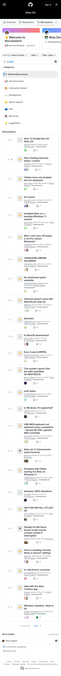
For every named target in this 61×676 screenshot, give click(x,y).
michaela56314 (30, 573)
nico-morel (28, 436)
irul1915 (27, 144)
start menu (30, 391)
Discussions (47, 22)
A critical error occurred (37, 569)
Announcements (14, 45)
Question (29, 318)
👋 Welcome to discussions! (15, 39)
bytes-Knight (29, 377)
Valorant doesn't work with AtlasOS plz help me (38, 300)
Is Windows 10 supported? (38, 407)
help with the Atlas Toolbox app (34, 587)
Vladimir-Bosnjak (31, 611)
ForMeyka (28, 244)
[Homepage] (30, 4)
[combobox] (30, 61)
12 (39, 310)
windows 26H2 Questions (38, 491)
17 (39, 169)
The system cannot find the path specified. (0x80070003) (37, 371)
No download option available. (35, 279)
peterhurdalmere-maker (33, 283)
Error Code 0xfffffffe (35, 352)
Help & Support (30, 202)
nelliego (27, 411)
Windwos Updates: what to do (38, 607)
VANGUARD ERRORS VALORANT (35, 259)
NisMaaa (27, 305)
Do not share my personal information (42, 664)
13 (39, 461)
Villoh (26, 539)
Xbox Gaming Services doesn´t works (36, 159)
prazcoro (27, 556)
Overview (11, 22)
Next (36, 626)
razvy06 (27, 200)
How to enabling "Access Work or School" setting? (37, 551)
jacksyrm (31, 45)
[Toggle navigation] (4, 4)
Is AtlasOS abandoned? (36, 335)
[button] (56, 22)
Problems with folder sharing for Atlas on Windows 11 (35, 471)
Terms (9, 661)
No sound (29, 197)
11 (39, 483)
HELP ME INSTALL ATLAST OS (38, 509)
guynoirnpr (28, 183)
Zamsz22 (27, 164)
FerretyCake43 (30, 394)
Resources (28, 457)
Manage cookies (19, 664)
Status (33, 661)
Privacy (17, 661)
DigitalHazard (29, 477)
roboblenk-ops (29, 321)
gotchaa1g (28, 338)
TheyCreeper (11, 641)
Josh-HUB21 (29, 514)
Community (43, 661)
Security (25, 661)
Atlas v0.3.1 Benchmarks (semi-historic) (37, 451)
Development (53, 41)
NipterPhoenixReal (31, 355)
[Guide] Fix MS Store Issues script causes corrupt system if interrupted (35, 531)
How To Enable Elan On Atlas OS (36, 140)
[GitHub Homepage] (22, 668)
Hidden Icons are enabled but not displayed (37, 179)
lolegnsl (27, 592)
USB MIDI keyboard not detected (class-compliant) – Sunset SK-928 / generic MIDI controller (38, 428)
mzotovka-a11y (30, 264)
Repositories (28, 22)
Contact (7, 664)
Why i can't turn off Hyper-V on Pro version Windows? (38, 238)
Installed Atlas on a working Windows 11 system (35, 216)
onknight (27, 494)
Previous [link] (26, 626)
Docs (52, 661)
